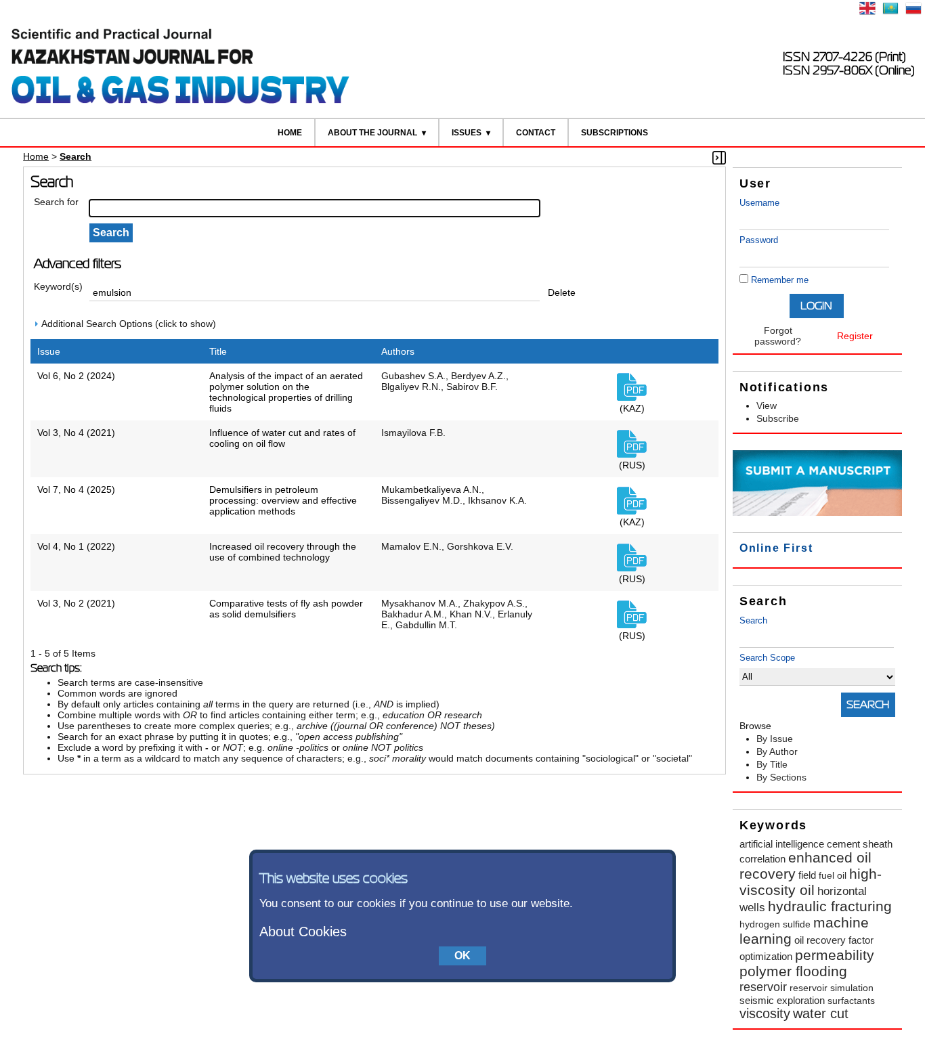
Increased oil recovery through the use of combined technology (282, 552)
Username (759, 203)
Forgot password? (777, 336)
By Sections (781, 777)
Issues (466, 132)
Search (753, 620)
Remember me (780, 280)
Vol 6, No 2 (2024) (76, 375)
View (766, 405)
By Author (777, 751)
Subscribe (777, 418)
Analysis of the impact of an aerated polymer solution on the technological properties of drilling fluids (286, 392)
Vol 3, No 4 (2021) (76, 432)
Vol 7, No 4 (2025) (76, 489)
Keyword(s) (58, 286)
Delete (562, 292)
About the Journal (372, 132)
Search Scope (767, 658)
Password (758, 240)
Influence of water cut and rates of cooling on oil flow (282, 438)
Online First (776, 548)
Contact (535, 132)
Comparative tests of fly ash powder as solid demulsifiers (286, 608)
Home (290, 132)
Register (855, 335)
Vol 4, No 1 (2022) (76, 546)
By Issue (774, 738)
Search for (56, 201)
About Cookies (303, 931)
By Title (772, 764)
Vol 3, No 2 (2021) (76, 603)
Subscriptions (614, 132)
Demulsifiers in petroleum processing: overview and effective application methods (283, 500)
